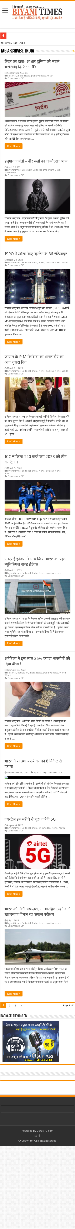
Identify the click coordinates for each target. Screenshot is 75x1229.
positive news (38, 75)
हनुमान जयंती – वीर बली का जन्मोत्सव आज (36, 161)
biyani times (14, 170)
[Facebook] (39, 1135)
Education (23, 672)
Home (7, 42)
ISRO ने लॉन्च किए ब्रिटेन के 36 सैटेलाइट (36, 253)
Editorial (11, 75)
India (20, 75)
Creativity (27, 170)
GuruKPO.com (45, 1130)
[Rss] (35, 1135)
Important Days (51, 170)
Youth (50, 75)
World (65, 262)
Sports (8, 473)
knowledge (10, 172)
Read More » (13, 146)
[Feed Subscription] (73, 51)
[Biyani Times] (37, 12)
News (27, 75)
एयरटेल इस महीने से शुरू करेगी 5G (30, 819)
